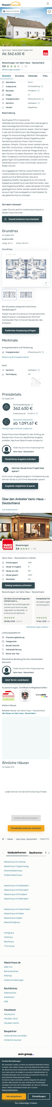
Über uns (8, 966)
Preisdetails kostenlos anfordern (26, 828)
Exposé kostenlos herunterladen (24, 219)
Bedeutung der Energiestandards (15, 357)
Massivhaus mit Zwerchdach (17, 909)
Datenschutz (10, 992)
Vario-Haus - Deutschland (26, 839)
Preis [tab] (45, 76)
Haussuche (9, 1014)
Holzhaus (8, 937)
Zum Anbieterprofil (9, 509)
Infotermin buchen (12, 1040)
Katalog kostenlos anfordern (18, 585)
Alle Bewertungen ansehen (37, 627)
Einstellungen (39, 1096)
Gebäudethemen (17, 852)
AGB (6, 1001)
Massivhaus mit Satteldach (16, 885)
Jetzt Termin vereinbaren (17, 680)
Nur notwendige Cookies (26, 1103)
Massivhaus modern (13, 918)
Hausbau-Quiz (11, 1018)
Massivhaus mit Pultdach (15, 894)
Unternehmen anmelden (15, 1035)
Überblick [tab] (6, 76)
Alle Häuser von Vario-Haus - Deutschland (18, 713)
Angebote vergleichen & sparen (20, 486)
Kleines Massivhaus (13, 870)
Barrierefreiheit (11, 971)
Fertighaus (9, 932)
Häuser (10, 839)
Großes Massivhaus (13, 875)
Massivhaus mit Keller (14, 913)
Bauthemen (35, 852)
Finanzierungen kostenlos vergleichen (17, 428)
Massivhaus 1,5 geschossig (16, 866)
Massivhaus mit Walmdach (16, 898)
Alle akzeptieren (14, 1096)
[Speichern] (49, 11)
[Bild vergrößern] (46, 283)
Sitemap (8, 975)
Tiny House (9, 946)
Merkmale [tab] (32, 76)
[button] (48, 3)
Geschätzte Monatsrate (23, 419)
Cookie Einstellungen (14, 980)
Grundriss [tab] (19, 76)
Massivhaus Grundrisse (15, 861)
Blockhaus (9, 941)
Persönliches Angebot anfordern (20, 459)
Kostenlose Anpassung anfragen (20, 330)
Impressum (9, 997)
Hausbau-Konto (11, 1023)
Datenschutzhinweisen (10, 1090)
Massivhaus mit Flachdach (16, 889)
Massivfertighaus (12, 922)
